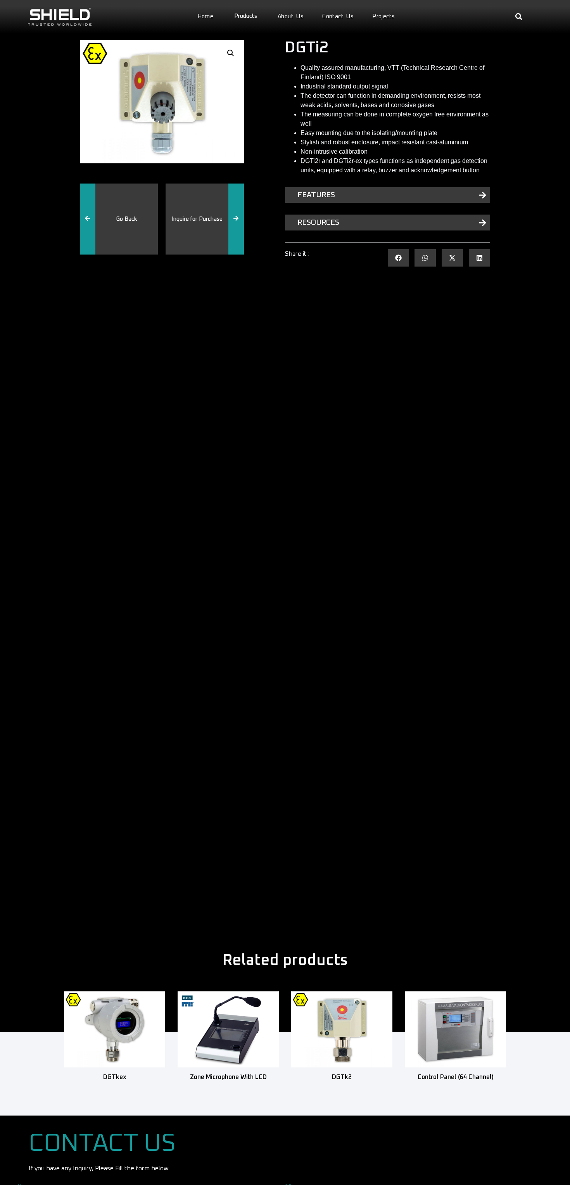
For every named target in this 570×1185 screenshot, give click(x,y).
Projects (383, 16)
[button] (519, 16)
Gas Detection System (125, 250)
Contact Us (338, 16)
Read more (114, 1089)
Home (205, 16)
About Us (291, 16)
